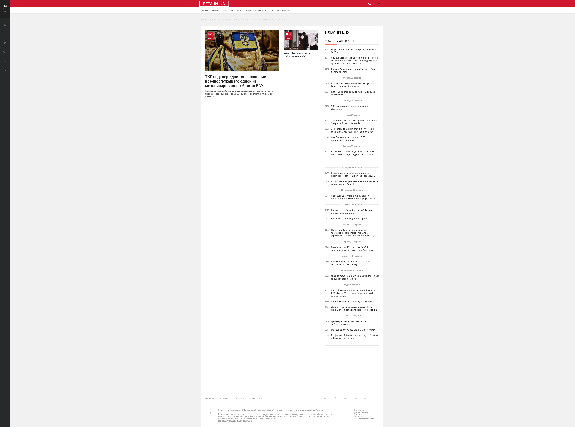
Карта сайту (276, 418)
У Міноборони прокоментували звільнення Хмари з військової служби (354, 122)
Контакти (358, 416)
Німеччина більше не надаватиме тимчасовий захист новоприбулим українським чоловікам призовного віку (352, 233)
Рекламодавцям (361, 412)
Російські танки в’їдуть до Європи (349, 218)
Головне (204, 10)
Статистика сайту (361, 410)
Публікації (228, 10)
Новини (215, 10)
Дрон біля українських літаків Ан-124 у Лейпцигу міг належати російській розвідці (354, 308)
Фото (239, 10)
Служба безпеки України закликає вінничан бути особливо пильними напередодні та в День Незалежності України (354, 61)
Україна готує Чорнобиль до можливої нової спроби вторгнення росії (355, 277)
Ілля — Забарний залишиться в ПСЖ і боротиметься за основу (351, 263)
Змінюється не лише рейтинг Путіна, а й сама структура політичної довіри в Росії (353, 130)
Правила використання (364, 418)
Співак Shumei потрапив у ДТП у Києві (351, 301)
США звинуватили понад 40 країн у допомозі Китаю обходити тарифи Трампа (353, 197)
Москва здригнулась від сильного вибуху (353, 329)
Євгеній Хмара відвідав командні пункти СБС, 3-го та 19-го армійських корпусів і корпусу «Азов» (353, 293)
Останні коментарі (280, 10)
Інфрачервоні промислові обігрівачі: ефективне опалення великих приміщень (353, 174)
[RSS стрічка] (373, 3)
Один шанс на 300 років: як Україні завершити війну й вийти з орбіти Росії (352, 248)
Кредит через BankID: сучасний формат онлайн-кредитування (352, 211)
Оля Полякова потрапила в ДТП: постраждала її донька (348, 138)
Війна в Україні (261, 10)
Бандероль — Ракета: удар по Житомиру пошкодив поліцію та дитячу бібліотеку (352, 153)
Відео (248, 10)
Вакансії (357, 414)
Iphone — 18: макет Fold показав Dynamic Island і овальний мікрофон (352, 85)
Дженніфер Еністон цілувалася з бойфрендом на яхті (348, 323)
